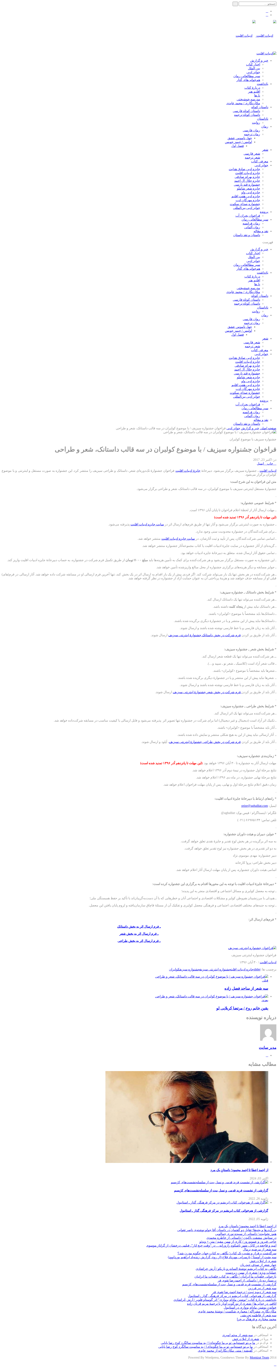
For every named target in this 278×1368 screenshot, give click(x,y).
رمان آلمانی (252, 227)
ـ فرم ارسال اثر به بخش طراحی (139, 941)
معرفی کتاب (259, 161)
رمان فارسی (251, 130)
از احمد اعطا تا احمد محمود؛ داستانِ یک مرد (239, 1170)
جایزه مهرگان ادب (248, 200)
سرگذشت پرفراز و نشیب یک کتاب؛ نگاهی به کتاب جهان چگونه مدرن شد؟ (226, 1253)
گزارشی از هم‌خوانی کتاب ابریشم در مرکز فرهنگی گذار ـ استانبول (224, 1210)
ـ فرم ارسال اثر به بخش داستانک (139, 926)
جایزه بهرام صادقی (247, 177)
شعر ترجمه (252, 157)
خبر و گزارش (259, 60)
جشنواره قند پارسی (247, 184)
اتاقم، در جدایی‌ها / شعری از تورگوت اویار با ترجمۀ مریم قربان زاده (231, 1303)
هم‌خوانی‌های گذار (248, 80)
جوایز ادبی (253, 72)
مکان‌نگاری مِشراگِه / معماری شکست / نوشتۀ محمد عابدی (237, 1311)
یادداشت (262, 84)
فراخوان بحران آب (247, 215)
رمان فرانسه (251, 223)
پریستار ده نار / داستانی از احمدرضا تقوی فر (247, 1280)
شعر (265, 149)
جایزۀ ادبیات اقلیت (187, 470)
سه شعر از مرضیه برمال (259, 1249)
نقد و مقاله (261, 231)
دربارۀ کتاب (252, 87)
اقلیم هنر (254, 91)
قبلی (265, 980)
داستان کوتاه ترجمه (247, 115)
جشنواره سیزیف (189, 969)
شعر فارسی (252, 153)
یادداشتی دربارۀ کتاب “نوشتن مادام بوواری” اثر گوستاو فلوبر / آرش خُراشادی (224, 1299)
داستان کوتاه (259, 107)
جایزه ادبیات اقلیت (247, 173)
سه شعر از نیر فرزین (262, 1288)
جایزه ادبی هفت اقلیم (245, 196)
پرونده (264, 211)
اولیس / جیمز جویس (238, 142)
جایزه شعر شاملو (248, 188)
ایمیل (260, 463)
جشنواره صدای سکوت (245, 204)
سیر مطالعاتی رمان (246, 76)
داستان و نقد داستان (246, 235)
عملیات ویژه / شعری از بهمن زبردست (250, 1272)
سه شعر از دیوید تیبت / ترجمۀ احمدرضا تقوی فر (244, 1292)
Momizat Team (259, 1357)
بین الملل (254, 68)
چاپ (270, 463)
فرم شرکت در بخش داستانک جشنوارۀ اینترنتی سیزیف (204, 635)
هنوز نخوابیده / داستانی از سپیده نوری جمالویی (245, 1234)
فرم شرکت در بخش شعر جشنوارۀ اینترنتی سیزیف (207, 692)
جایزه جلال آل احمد (247, 180)
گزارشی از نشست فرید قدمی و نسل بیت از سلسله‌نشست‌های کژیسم (221, 1190)
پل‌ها (257, 95)
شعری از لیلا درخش (263, 1261)
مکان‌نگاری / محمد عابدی (243, 103)
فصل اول (237, 146)
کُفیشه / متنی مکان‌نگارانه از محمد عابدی (225, 1350)
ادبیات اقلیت (267, 470)
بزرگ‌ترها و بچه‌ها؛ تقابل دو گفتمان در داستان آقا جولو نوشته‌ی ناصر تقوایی (226, 1230)
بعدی (265, 1000)
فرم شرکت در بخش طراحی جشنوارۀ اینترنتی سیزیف (205, 742)
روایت (256, 122)
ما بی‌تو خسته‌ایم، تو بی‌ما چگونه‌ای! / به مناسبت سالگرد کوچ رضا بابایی (208, 1343)
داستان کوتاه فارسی (246, 111)
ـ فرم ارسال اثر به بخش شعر (139, 933)
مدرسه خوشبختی (248, 99)
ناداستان (262, 118)
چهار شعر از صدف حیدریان (258, 1265)
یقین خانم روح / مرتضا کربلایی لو (242, 1008)
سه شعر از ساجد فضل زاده (246, 988)
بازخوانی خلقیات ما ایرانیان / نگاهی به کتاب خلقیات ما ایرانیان (235, 1276)
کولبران (174, 969)
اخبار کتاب (253, 64)
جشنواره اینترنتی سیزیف (215, 969)
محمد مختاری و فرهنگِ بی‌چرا (256, 1319)
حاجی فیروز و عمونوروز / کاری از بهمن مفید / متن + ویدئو (237, 1241)
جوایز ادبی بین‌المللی (246, 208)
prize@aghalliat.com (254, 805)
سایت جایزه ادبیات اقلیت (147, 524)
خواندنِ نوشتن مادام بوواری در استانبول (250, 1307)
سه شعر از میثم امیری (237, 1335)
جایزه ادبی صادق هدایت (244, 169)
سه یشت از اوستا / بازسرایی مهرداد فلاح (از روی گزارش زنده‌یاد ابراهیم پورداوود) (222, 1257)
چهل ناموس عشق (240, 138)
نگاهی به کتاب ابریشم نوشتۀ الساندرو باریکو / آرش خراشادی (236, 1268)
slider (257, 969)
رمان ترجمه (252, 134)
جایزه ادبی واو (250, 192)
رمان (264, 126)
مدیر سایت (267, 1047)
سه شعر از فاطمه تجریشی (258, 1315)
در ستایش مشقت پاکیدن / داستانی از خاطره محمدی (241, 1237)
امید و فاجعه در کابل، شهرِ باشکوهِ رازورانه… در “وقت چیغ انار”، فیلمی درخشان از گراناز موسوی (211, 1245)
